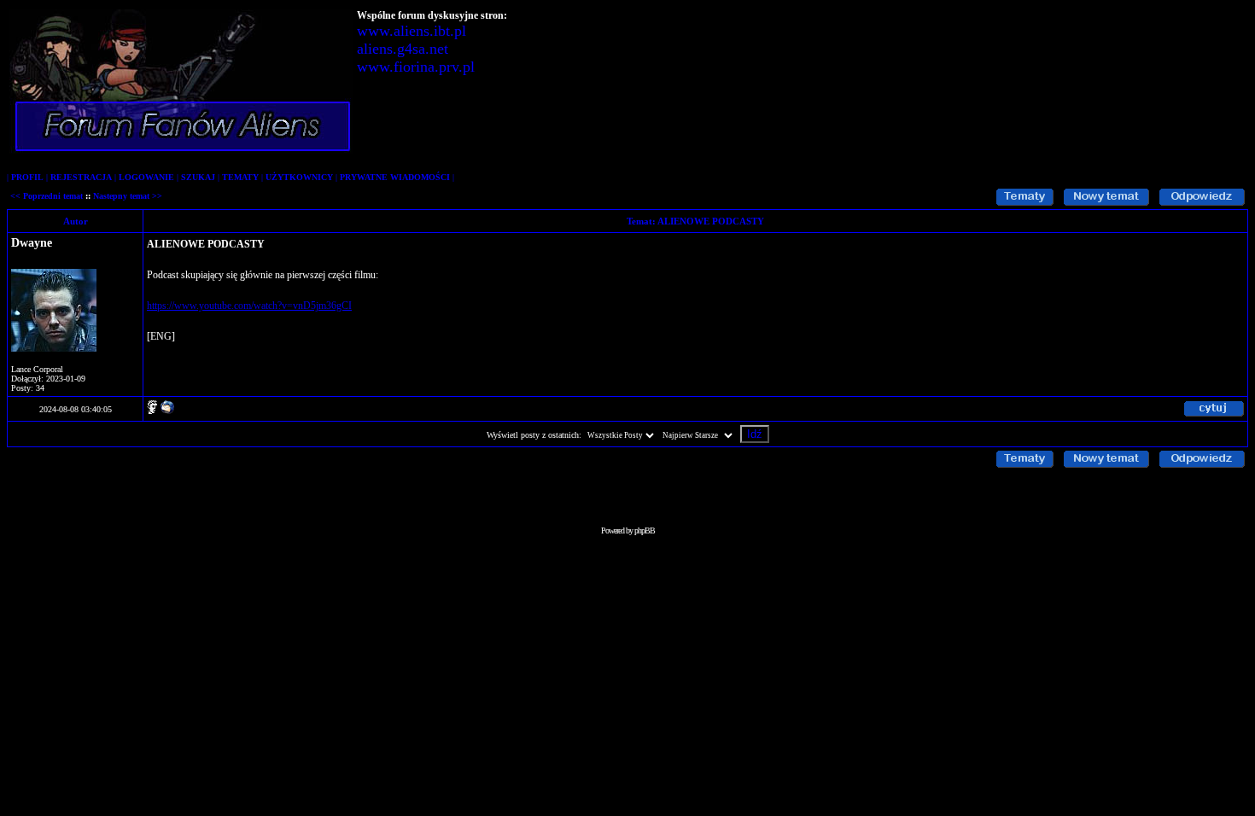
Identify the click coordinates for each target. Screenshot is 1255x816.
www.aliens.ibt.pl (411, 30)
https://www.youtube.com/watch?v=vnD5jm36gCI (249, 306)
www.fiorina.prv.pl (416, 66)
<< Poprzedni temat (46, 196)
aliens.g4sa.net (402, 48)
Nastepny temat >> (127, 196)
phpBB (644, 530)
